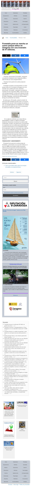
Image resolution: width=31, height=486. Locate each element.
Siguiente (18, 172)
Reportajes (15, 27)
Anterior (12, 172)
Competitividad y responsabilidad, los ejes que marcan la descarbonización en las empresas (15, 364)
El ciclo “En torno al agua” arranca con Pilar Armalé (14, 210)
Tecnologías (25, 21)
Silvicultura (6, 21)
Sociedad (25, 15)
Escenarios (15, 18)
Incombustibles (15, 32)
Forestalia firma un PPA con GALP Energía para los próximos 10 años (15, 356)
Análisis (25, 32)
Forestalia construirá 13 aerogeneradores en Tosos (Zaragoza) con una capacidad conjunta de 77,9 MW (16, 329)
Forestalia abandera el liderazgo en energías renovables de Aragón (14, 380)
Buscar (15, 181)
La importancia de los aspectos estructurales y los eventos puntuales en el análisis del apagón (15, 361)
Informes (15, 21)
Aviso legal (16, 484)
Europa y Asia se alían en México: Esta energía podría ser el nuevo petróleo (14, 370)
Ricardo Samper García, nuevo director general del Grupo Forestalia (15, 336)
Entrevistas (6, 27)
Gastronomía (15, 24)
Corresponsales (25, 24)
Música (5, 18)
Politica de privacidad (24, 484)
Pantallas (25, 13)
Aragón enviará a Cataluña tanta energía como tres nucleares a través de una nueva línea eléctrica (15, 352)
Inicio (6, 13)
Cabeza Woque (9, 423)
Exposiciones (6, 15)
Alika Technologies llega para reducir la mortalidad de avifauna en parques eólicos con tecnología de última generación (16, 376)
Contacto (10, 484)
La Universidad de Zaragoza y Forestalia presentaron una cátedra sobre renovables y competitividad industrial (15, 392)
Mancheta (6, 32)
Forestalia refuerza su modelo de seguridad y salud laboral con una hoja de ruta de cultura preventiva (15, 333)
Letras (25, 27)
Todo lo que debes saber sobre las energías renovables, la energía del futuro (15, 166)
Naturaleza (15, 13)
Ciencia (6, 24)
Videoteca (15, 29)
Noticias (15, 15)
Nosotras (6, 29)
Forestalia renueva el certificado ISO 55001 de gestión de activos (14, 325)
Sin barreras (25, 29)
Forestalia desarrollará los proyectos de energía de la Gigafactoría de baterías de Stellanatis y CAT (16, 358)
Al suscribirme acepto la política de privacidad (13, 192)
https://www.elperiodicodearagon (11, 156)
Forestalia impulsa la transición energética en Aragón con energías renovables (15, 373)
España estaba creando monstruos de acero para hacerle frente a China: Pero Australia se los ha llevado (15, 348)
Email (4, 187)
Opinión (25, 18)
